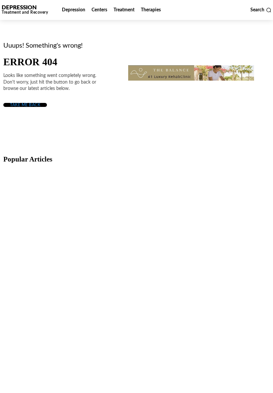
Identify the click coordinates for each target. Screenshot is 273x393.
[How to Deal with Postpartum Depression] (224, 196)
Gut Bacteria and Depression (39, 276)
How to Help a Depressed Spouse (44, 218)
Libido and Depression (121, 276)
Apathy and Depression (211, 276)
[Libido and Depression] (135, 255)
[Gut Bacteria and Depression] (46, 255)
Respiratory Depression (122, 218)
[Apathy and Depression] (224, 255)
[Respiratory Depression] (135, 196)
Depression (21, 207)
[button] (260, 10)
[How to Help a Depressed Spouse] (46, 196)
